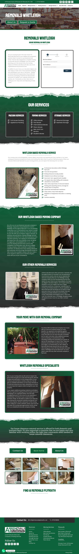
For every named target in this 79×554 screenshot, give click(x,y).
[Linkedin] (66, 2)
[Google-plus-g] (72, 2)
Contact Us (70, 5)
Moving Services (31, 5)
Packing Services (42, 5)
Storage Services (53, 5)
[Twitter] (63, 2)
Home (19, 5)
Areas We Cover (62, 5)
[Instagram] (69, 2)
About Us (24, 5)
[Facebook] (60, 2)
